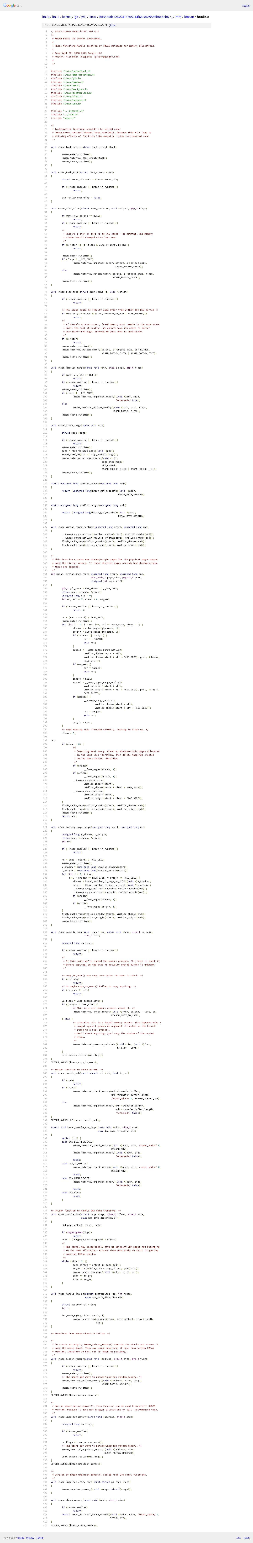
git (76, 17)
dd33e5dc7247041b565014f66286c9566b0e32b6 (134, 17)
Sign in (246, 5)
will (83, 17)
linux (45, 17)
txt (238, 1537)
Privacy (30, 1537)
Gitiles (20, 1537)
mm (178, 17)
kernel (66, 17)
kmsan (189, 17)
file (112, 25)
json (247, 1537)
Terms (39, 1537)
